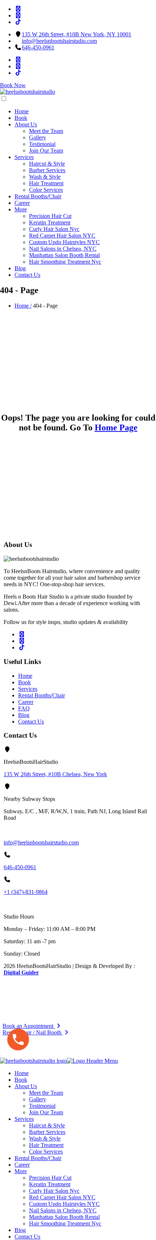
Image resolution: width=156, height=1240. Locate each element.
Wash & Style (45, 177)
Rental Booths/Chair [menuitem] (38, 1158)
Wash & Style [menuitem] (45, 1138)
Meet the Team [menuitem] (46, 1093)
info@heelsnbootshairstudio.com (59, 41)
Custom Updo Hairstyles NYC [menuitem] (64, 1204)
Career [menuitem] (22, 1165)
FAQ (24, 708)
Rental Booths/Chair (38, 196)
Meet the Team (46, 131)
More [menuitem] (21, 1171)
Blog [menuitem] (20, 1230)
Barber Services (47, 170)
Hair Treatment (46, 183)
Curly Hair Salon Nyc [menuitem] (54, 1191)
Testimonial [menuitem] (42, 1106)
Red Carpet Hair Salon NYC (62, 235)
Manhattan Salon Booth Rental (64, 255)
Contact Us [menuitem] (27, 1236)
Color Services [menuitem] (46, 1151)
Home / (23, 306)
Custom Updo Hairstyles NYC (64, 242)
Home (22, 111)
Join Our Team (46, 150)
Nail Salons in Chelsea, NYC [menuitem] (63, 1210)
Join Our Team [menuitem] (46, 1112)
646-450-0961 (38, 47)
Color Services (46, 190)
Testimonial (42, 144)
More (21, 209)
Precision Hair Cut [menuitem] (50, 1178)
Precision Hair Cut (50, 216)
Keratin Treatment (49, 222)
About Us (26, 124)
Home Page (116, 427)
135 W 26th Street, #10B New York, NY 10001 (76, 34)
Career (22, 203)
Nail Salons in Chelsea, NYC (63, 249)
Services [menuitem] (24, 1119)
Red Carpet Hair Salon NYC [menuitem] (62, 1197)
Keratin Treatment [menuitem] (49, 1184)
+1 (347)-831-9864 (26, 892)
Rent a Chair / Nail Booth (33, 1032)
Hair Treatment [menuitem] (46, 1145)
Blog (20, 268)
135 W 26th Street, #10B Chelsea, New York (55, 774)
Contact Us (27, 275)
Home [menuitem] (22, 1073)
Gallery (37, 137)
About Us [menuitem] (26, 1086)
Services (24, 157)
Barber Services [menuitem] (47, 1132)
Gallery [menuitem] (37, 1099)
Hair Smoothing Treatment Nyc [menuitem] (65, 1223)
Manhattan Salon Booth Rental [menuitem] (64, 1217)
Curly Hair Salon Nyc (54, 229)
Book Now (13, 85)
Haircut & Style (47, 164)
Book (21, 118)
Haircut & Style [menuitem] (47, 1125)
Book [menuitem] (21, 1080)
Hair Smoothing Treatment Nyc (65, 262)
